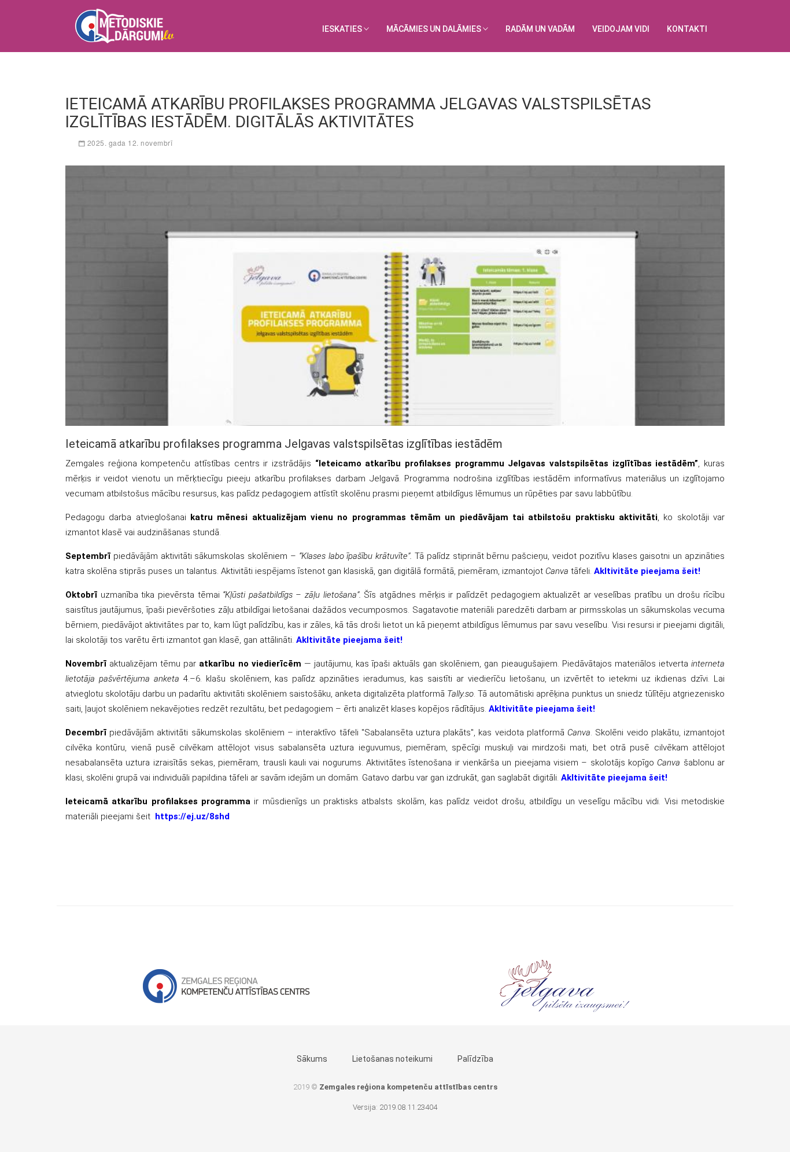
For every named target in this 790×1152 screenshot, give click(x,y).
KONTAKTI (687, 29)
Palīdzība (475, 1058)
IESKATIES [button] (343, 29)
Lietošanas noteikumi (392, 1058)
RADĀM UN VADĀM (540, 29)
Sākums (312, 1058)
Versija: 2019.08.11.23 (389, 1107)
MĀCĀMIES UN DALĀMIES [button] (434, 29)
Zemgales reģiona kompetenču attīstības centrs (408, 1087)
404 (431, 1107)
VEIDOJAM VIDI (620, 29)
